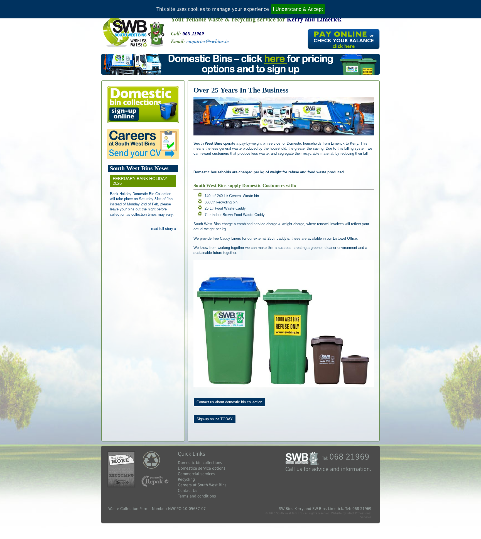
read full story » (163, 229)
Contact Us (187, 490)
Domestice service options (201, 468)
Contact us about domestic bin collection (229, 402)
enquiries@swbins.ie (207, 41)
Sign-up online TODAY (215, 419)
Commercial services (196, 474)
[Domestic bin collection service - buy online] (143, 104)
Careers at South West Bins (202, 485)
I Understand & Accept (298, 9)
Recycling (186, 479)
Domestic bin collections (200, 462)
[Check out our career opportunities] (143, 144)
